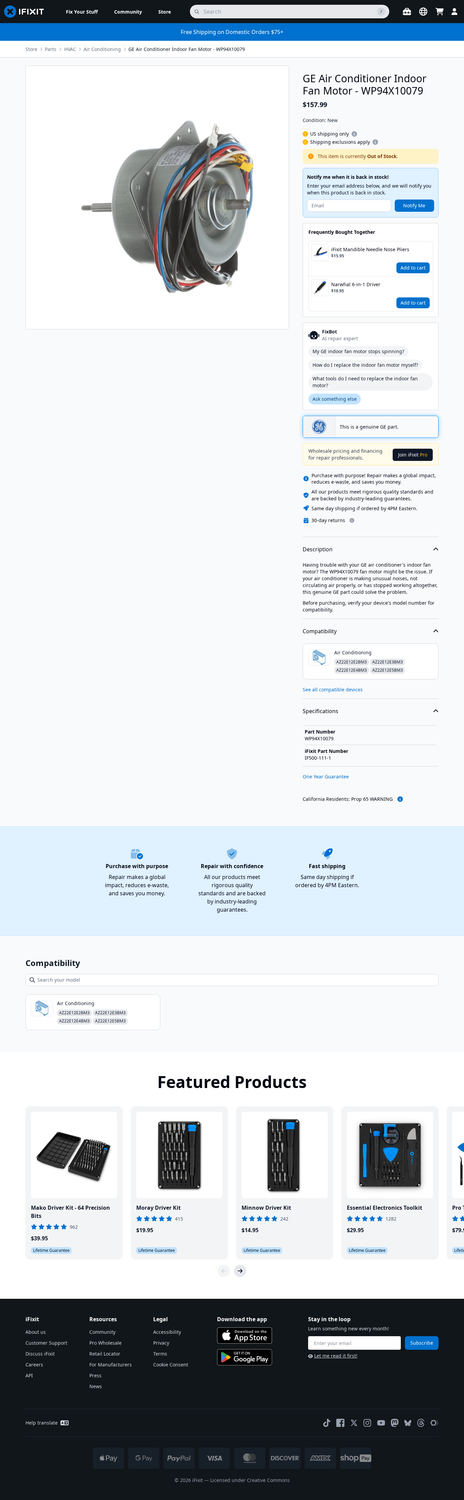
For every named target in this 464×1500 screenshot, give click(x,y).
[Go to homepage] (27, 11)
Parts (50, 49)
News (95, 1386)
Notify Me (414, 205)
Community (102, 1332)
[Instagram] (367, 1423)
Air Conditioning (102, 49)
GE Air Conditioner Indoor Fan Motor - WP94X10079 (186, 49)
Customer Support (46, 1343)
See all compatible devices (333, 689)
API (29, 1375)
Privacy (161, 1343)
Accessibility (167, 1332)
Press (95, 1375)
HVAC (70, 49)
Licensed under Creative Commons (250, 1480)
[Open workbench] (407, 11)
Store (31, 49)
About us (35, 1332)
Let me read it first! (335, 1355)
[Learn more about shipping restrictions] (354, 134)
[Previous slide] (224, 1271)
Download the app (242, 1319)
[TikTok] (327, 1423)
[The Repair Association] (434, 1423)
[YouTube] (381, 1423)
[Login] (454, 11)
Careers (34, 1364)
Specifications (320, 711)
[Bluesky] (407, 1423)
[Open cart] (439, 11)
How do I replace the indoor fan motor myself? (365, 365)
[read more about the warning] (400, 799)
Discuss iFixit (40, 1353)
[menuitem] (82, 11)
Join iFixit (412, 454)
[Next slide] (240, 1271)
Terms (160, 1353)
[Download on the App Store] (244, 1335)
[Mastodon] (395, 1423)
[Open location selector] (423, 11)
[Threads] (421, 1423)
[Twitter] (354, 1423)
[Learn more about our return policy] (351, 520)
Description (318, 549)
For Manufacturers (110, 1364)
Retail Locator (104, 1353)
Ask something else (335, 399)
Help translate (41, 1422)
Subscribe (421, 1343)
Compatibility (320, 631)
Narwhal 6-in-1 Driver (355, 284)
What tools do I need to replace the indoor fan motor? (365, 382)
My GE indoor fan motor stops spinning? (358, 351)
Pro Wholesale (105, 1343)
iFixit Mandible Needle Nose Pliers (370, 249)
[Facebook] (340, 1423)
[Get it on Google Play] (244, 1357)
